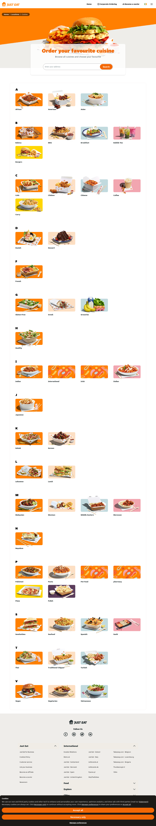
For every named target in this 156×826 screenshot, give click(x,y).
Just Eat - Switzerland (71, 762)
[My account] (151, 4)
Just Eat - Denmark (70, 767)
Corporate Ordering (108, 4)
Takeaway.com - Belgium (122, 752)
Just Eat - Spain (69, 772)
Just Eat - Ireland (94, 752)
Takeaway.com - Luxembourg (123, 757)
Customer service (26, 762)
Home (89, 4)
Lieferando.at (93, 762)
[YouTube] (90, 734)
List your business (26, 767)
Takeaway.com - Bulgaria (122, 762)
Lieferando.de (93, 767)
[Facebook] (65, 734)
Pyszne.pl (92, 772)
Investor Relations (70, 752)
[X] (82, 734)
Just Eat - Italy (93, 757)
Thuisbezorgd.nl (119, 767)
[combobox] (71, 66)
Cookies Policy (25, 757)
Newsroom (23, 782)
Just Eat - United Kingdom (73, 777)
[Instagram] (74, 734)
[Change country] (146, 4)
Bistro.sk (67, 757)
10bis (115, 772)
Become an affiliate (26, 772)
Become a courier (132, 4)
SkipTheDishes (94, 777)
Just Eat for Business (27, 752)
